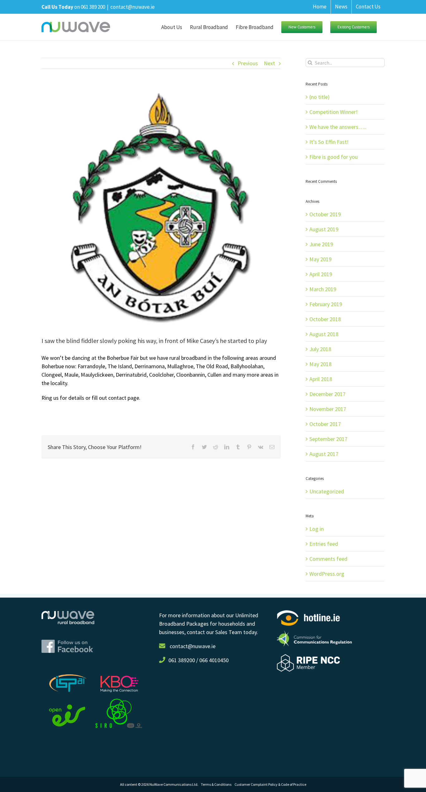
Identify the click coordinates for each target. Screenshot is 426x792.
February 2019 (325, 304)
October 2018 (325, 319)
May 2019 (320, 259)
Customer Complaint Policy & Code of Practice (270, 784)
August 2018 (323, 334)
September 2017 (328, 438)
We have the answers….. (337, 126)
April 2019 (320, 274)
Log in (316, 528)
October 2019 (325, 214)
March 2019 (322, 289)
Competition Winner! (333, 111)
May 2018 (320, 364)
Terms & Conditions (218, 784)
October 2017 (325, 424)
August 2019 (323, 229)
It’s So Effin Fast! (329, 141)
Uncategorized (326, 491)
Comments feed (328, 558)
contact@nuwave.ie (132, 6)
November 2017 (327, 409)
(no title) (319, 96)
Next (269, 63)
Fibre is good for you (333, 156)
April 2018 (320, 379)
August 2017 (323, 453)
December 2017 (327, 394)
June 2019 (321, 244)
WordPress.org (326, 573)
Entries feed (323, 543)
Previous (248, 63)
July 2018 (320, 349)
